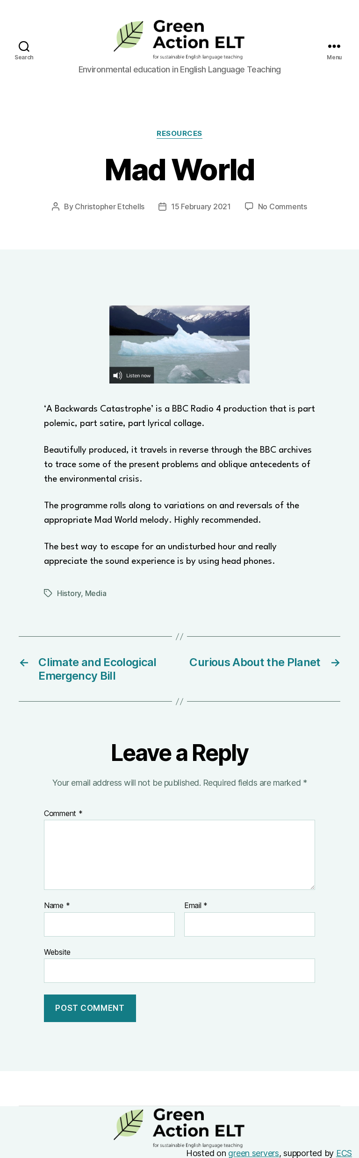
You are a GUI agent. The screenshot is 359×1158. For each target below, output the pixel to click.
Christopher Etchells (109, 206)
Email (196, 906)
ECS (344, 1153)
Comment (63, 814)
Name (57, 906)
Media (96, 593)
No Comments (282, 206)
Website (57, 951)
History (69, 593)
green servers (253, 1153)
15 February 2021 (201, 206)
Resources (179, 133)
